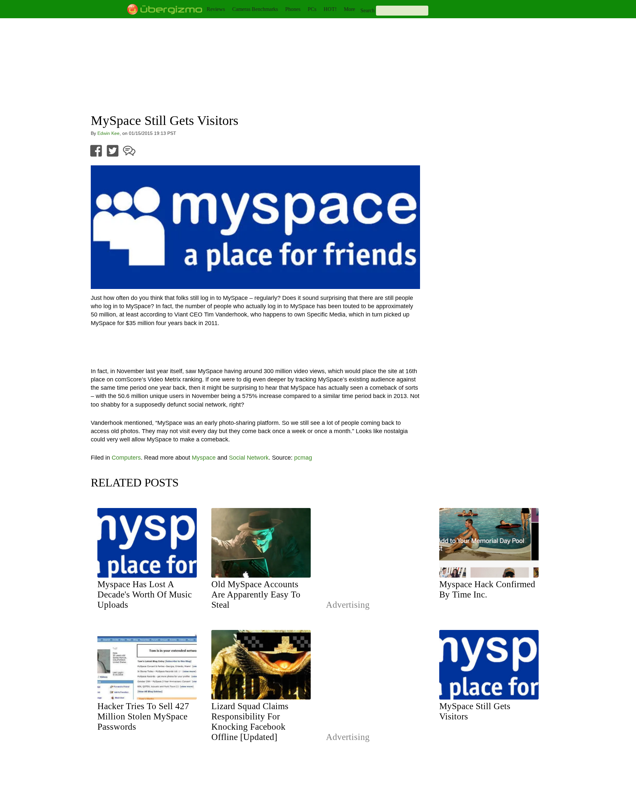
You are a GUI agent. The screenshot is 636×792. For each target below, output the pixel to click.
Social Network (249, 457)
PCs (312, 9)
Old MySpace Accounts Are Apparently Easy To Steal (255, 594)
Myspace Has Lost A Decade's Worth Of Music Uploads (144, 594)
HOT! (330, 9)
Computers (126, 457)
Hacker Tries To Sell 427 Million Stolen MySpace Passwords (143, 716)
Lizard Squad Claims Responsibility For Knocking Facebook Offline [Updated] (250, 721)
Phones (292, 9)
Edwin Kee (108, 133)
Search (367, 10)
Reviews (216, 9)
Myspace (204, 457)
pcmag (303, 457)
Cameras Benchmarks (255, 9)
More (349, 9)
